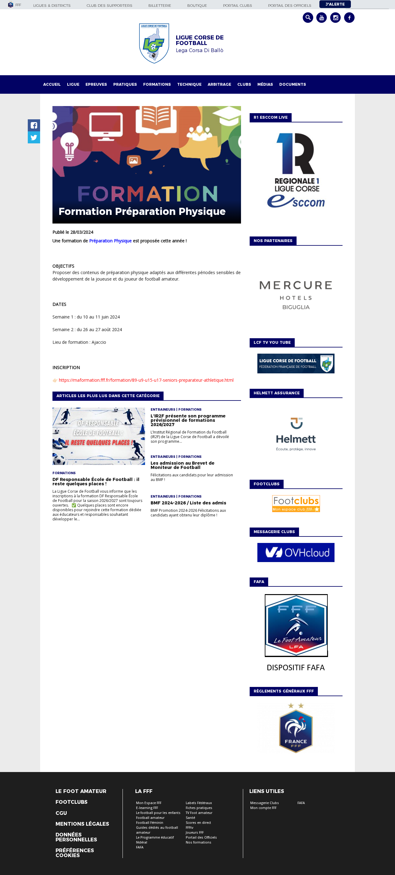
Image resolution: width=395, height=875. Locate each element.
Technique (189, 84)
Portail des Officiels (201, 838)
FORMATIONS (157, 84)
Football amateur (150, 818)
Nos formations (198, 842)
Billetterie (159, 5)
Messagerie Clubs (264, 803)
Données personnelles (76, 837)
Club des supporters (109, 5)
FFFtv (189, 828)
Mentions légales (82, 824)
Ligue (73, 84)
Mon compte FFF (263, 808)
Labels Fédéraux (199, 803)
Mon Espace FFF (148, 803)
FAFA (139, 847)
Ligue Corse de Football (200, 40)
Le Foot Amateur (81, 791)
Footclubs (71, 802)
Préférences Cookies (75, 853)
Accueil (52, 84)
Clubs (244, 84)
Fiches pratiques (199, 808)
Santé (190, 818)
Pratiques (125, 84)
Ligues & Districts (52, 5)
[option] (296, 292)
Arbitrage (219, 84)
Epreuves (96, 84)
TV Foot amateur (199, 813)
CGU (61, 813)
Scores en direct (198, 823)
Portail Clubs (237, 5)
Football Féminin (149, 823)
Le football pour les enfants (158, 813)
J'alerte (335, 4)
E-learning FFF (147, 808)
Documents (292, 84)
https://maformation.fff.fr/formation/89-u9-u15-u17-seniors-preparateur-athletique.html (146, 380)
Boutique (197, 5)
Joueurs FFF (195, 833)
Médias (265, 84)
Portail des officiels (289, 5)
